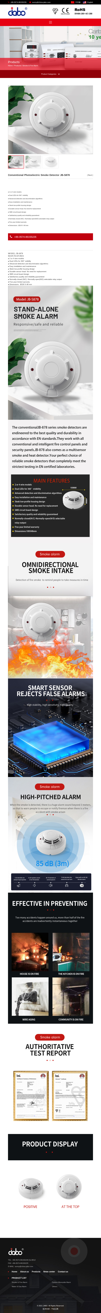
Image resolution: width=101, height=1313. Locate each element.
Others (54, 1286)
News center (49, 1272)
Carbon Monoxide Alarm (61, 1282)
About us (24, 1272)
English (90, 2)
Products (36, 1272)
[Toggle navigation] (50, 22)
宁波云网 (54, 1309)
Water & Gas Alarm (19, 1286)
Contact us (63, 1272)
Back (90, 175)
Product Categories (49, 74)
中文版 (78, 2)
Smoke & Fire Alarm (19, 1282)
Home (14, 1272)
